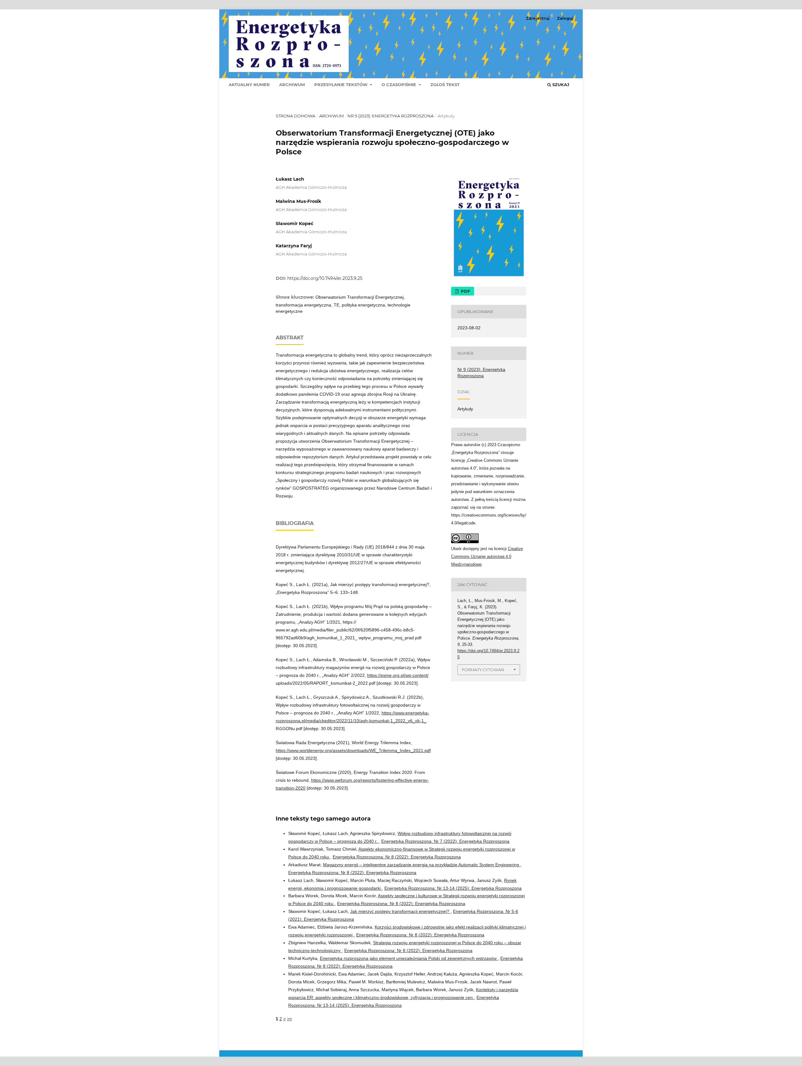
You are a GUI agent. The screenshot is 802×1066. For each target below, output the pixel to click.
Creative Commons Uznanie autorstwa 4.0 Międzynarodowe (487, 556)
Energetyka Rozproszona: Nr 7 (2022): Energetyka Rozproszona (445, 841)
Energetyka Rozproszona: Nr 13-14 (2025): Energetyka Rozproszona (453, 888)
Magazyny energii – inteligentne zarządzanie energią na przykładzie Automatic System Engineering (421, 864)
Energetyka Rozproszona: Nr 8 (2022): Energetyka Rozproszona (397, 856)
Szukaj (560, 84)
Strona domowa (295, 115)
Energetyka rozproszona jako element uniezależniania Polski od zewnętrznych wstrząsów (409, 958)
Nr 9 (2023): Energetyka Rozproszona (390, 115)
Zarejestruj (537, 18)
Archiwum (292, 84)
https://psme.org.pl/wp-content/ (398, 675)
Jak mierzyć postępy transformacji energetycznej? (400, 911)
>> (289, 1018)
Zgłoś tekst (445, 84)
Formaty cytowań (483, 669)
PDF (465, 291)
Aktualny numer (249, 84)
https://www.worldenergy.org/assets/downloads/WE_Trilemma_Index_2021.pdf (353, 750)
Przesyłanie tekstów (341, 84)
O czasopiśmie (399, 84)
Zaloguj (565, 18)
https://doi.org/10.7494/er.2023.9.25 (324, 278)
